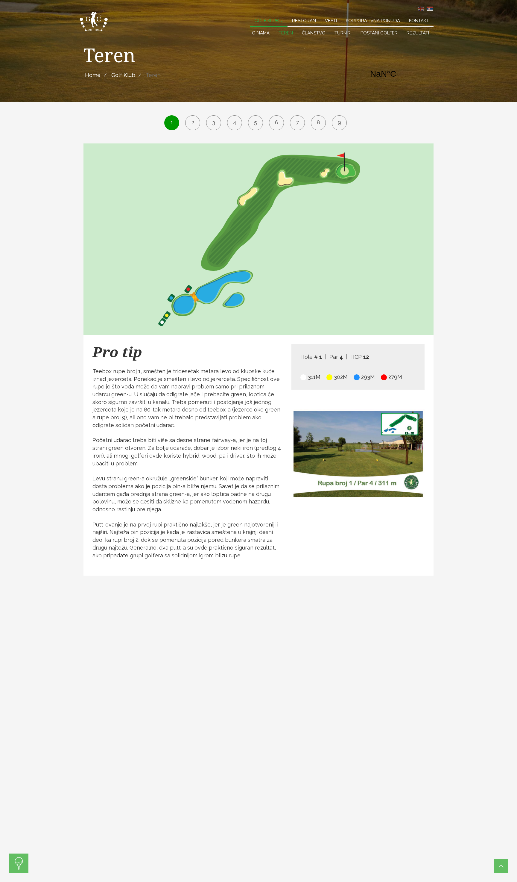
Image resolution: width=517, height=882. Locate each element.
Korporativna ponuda (373, 20)
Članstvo (314, 33)
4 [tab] (234, 122)
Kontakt (419, 20)
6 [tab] (276, 122)
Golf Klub (267, 20)
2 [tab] (192, 122)
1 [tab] (172, 122)
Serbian (430, 9)
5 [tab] (255, 122)
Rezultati (418, 33)
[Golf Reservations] (18, 863)
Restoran (304, 20)
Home (93, 75)
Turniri (343, 33)
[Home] (94, 21)
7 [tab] (297, 122)
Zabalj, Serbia (399, 74)
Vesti (331, 20)
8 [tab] (318, 122)
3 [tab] (213, 122)
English (421, 9)
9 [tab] (339, 122)
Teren (286, 33)
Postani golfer (379, 33)
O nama (261, 33)
